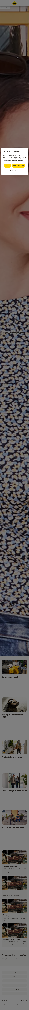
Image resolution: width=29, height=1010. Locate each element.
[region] (14, 161)
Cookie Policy (13, 160)
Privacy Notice (20, 160)
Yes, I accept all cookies (18, 165)
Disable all (7, 165)
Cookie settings (13, 170)
